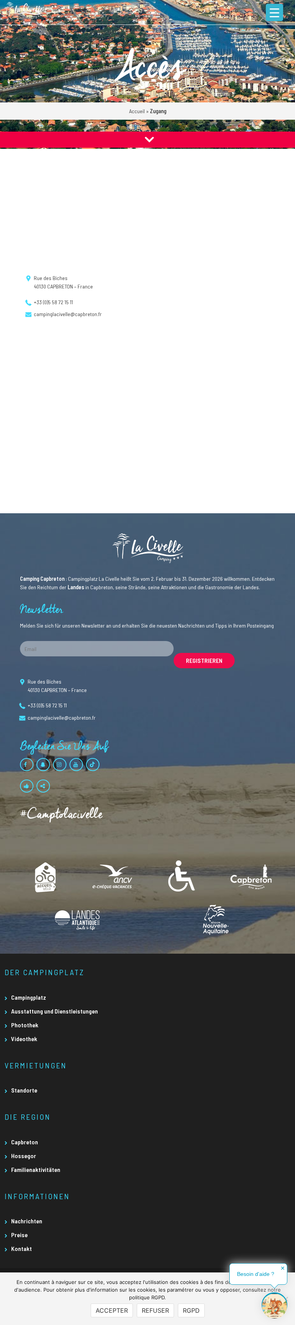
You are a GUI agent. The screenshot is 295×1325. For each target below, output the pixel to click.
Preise (19, 1234)
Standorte (24, 1090)
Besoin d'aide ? (255, 1274)
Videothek (24, 1038)
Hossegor (23, 1155)
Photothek (24, 1024)
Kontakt (21, 1248)
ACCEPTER (112, 1310)
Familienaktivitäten (35, 1169)
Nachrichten (26, 1220)
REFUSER (155, 1310)
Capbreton (24, 1141)
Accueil (137, 111)
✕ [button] (282, 1268)
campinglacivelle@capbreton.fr (68, 314)
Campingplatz (28, 997)
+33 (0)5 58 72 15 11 (53, 302)
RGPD (191, 1310)
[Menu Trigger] (274, 12)
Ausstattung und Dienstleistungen (54, 1011)
